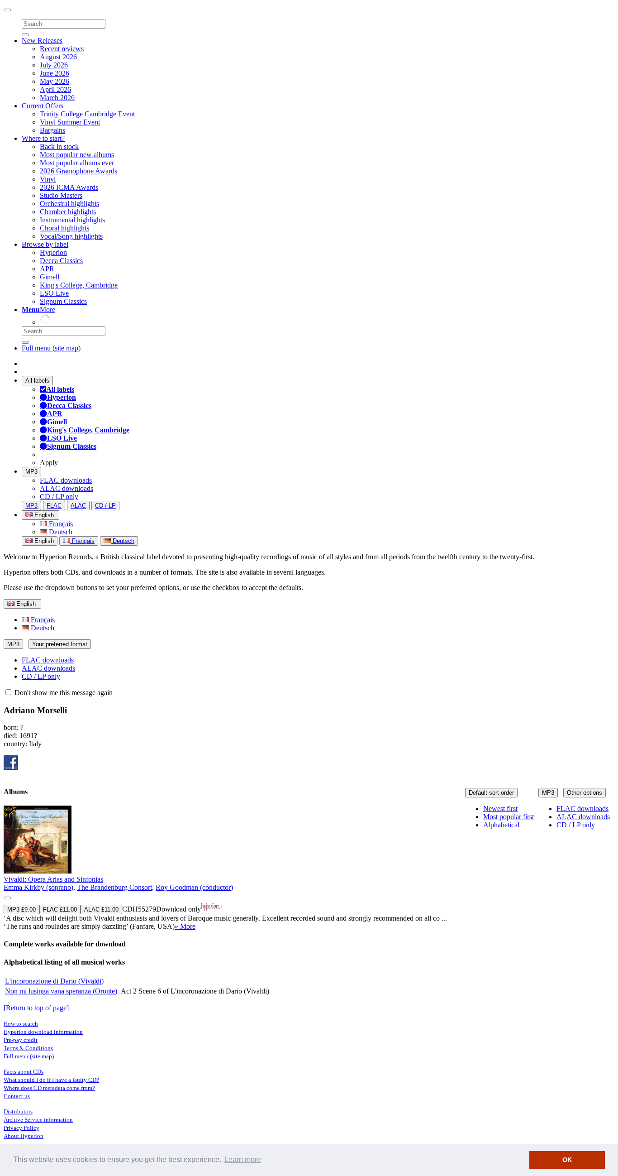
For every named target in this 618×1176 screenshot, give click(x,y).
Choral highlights (64, 228)
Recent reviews (62, 49)
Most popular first (508, 817)
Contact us (17, 1096)
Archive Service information (38, 1119)
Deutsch (59, 532)
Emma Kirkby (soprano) (38, 887)
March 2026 (57, 97)
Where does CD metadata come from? (49, 1088)
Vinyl (48, 179)
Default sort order (491, 792)
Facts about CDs (23, 1071)
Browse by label (45, 244)
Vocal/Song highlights (71, 236)
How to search (21, 1023)
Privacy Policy (21, 1127)
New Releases (42, 40)
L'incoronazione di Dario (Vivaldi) (54, 981)
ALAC (78, 505)
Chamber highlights (68, 212)
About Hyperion (23, 1136)
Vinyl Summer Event (70, 122)
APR (47, 269)
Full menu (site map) (51, 348)
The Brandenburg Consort (114, 887)
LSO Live (54, 293)
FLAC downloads (66, 480)
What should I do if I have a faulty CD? (51, 1079)
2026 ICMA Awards (69, 187)
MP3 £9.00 (21, 909)
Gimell (49, 277)
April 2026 (55, 89)
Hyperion (53, 252)
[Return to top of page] (36, 1008)
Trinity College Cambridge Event (87, 114)
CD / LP (105, 505)
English (43, 541)
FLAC (54, 505)
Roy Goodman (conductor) (194, 887)
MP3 (31, 471)
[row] (309, 868)
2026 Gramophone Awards (78, 171)
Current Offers (42, 106)
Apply (49, 462)
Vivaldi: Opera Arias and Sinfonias (53, 879)
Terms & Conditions (28, 1048)
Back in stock (59, 146)
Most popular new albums (77, 154)
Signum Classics (63, 301)
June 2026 (54, 73)
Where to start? (43, 138)
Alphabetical (501, 825)
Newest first (500, 808)
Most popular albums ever (77, 163)
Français (60, 524)
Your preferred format (59, 644)
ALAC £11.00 (101, 909)
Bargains (52, 130)
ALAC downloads (66, 488)
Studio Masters (61, 195)
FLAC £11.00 (60, 909)
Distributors (18, 1111)
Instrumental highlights (72, 220)
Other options (584, 792)
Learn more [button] (242, 1159)
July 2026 (54, 65)
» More (185, 926)
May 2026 (54, 81)
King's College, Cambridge (79, 285)
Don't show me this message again (63, 692)
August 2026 (58, 57)
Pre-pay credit (21, 1040)
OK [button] (567, 1159)
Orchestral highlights (69, 203)
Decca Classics (61, 260)
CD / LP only (59, 496)
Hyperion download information (43, 1031)
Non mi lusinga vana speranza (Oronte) (61, 991)
